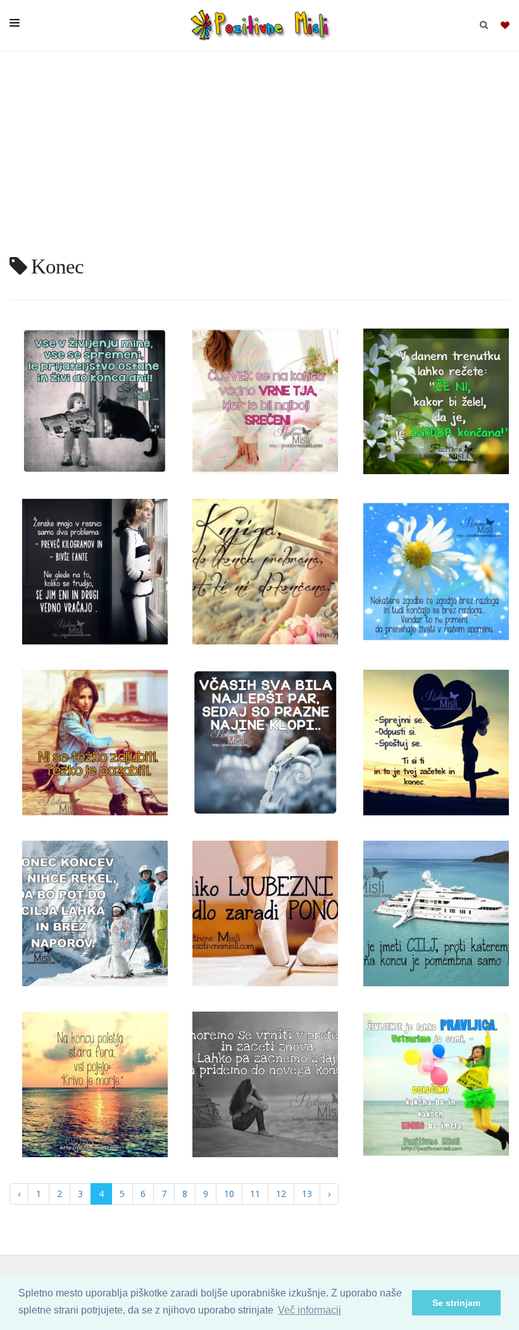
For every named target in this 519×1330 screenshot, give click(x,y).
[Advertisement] (259, 158)
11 (255, 1194)
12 (281, 1194)
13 (307, 1194)
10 (229, 1194)
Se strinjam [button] (456, 1303)
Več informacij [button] (309, 1310)
